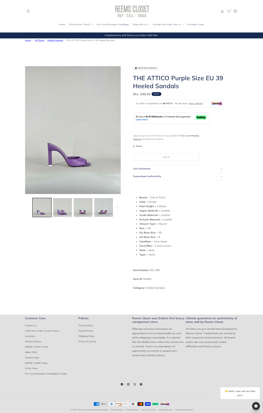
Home (28, 40)
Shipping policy (165, 409)
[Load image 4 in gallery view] (103, 207)
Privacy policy (132, 409)
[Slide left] (28, 207)
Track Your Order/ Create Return (42, 330)
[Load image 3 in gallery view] (83, 207)
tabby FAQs (31, 352)
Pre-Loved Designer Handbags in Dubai (46, 373)
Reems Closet (84, 410)
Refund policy (117, 409)
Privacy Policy (86, 325)
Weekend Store (33, 341)
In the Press (31, 368)
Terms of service (149, 409)
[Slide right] (117, 207)
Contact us (31, 325)
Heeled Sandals (55, 40)
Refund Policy (86, 330)
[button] (28, 11)
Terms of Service (87, 341)
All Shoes (39, 40)
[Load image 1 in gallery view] (41, 207)
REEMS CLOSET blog (36, 363)
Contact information (184, 409)
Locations (30, 336)
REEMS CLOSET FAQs (36, 346)
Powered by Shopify (99, 410)
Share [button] (139, 146)
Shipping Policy (87, 336)
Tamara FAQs (32, 357)
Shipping (137, 139)
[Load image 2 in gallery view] (62, 207)
